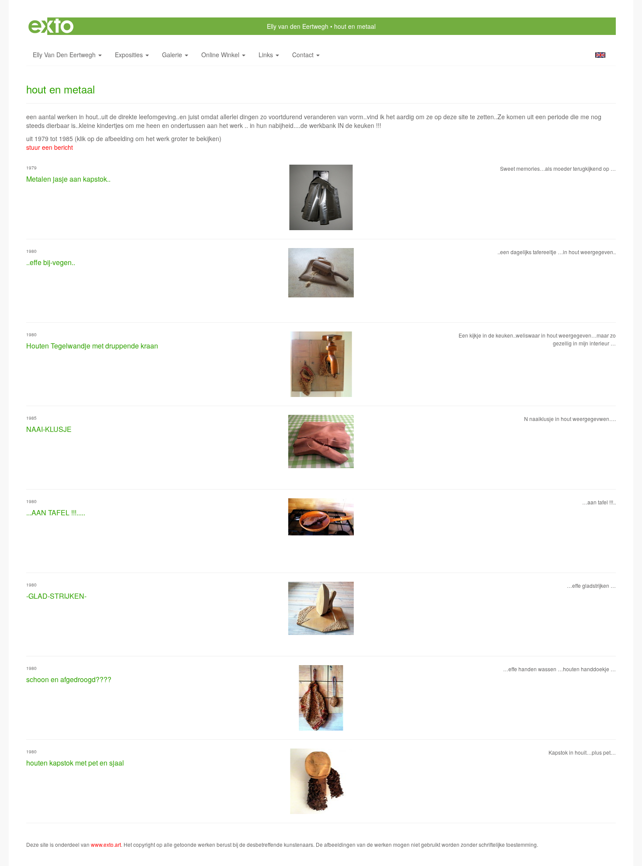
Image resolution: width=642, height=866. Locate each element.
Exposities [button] (130, 54)
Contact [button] (303, 54)
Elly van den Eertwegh (297, 26)
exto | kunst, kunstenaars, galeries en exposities (51, 26)
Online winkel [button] (221, 54)
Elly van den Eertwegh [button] (65, 54)
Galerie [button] (173, 54)
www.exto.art (106, 844)
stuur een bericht (49, 147)
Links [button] (267, 54)
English (600, 55)
